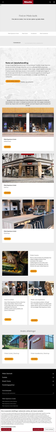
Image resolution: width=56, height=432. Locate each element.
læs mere (7, 238)
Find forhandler (6, 390)
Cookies (14, 426)
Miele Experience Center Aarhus (9, 403)
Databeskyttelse (8, 426)
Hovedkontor (34, 33)
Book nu (33, 271)
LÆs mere (7, 146)
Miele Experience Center (13, 33)
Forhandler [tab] (16, 42)
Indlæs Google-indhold (13, 81)
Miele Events (25, 33)
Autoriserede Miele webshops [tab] (34, 43)
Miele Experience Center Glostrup (9, 401)
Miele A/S (3, 426)
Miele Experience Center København (10, 405)
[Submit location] (53, 393)
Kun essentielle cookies (38, 429)
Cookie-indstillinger (49, 429)
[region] (28, 420)
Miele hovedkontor (44, 33)
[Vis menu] (3, 2)
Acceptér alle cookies (6, 429)
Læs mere (7, 192)
